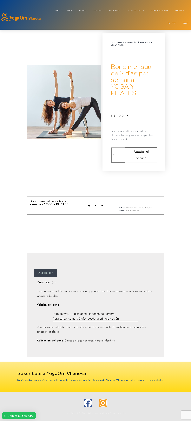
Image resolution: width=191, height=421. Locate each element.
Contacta (179, 11)
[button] (89, 205)
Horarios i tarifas (159, 11)
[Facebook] (88, 403)
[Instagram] (103, 403)
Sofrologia (115, 11)
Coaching (97, 11)
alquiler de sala (136, 11)
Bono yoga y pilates (132, 210)
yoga (69, 11)
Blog (185, 23)
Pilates (82, 11)
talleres (172, 23)
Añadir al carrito (141, 155)
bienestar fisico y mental (135, 208)
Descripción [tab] (45, 272)
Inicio (57, 11)
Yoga (119, 42)
